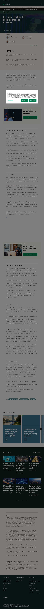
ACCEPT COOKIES (32, 100)
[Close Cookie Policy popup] (36, 91)
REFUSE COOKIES (24, 100)
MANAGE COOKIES (10, 100)
